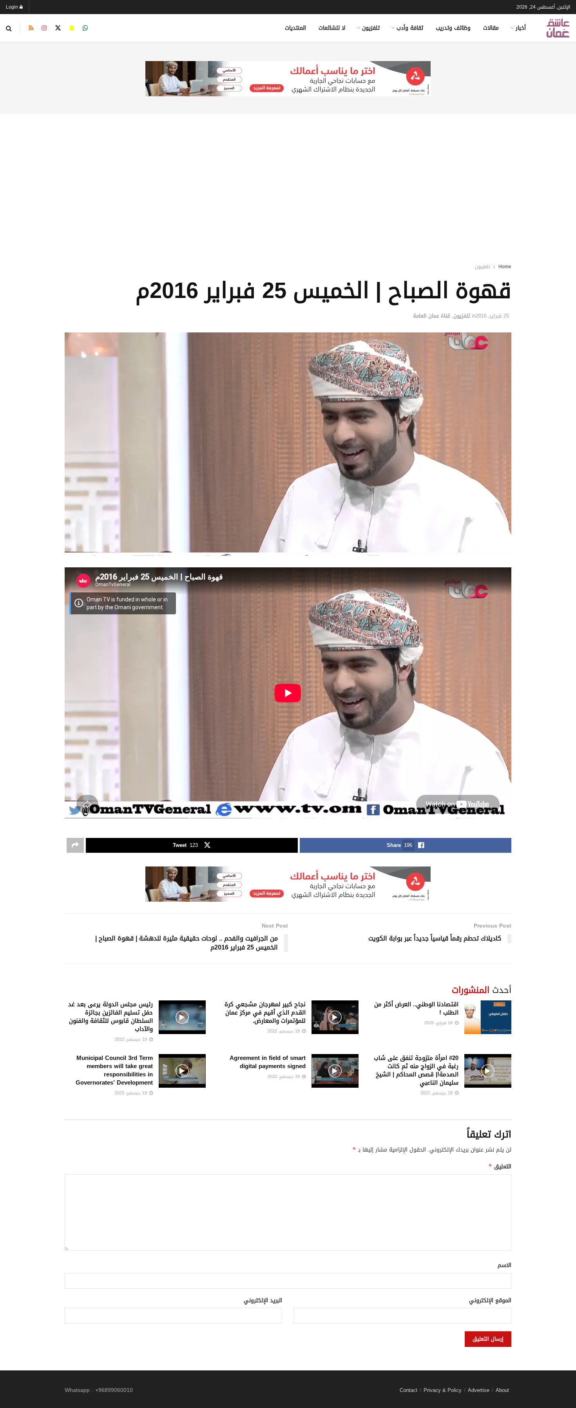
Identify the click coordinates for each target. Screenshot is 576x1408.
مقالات (491, 28)
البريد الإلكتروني (263, 1300)
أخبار (521, 28)
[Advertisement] (288, 178)
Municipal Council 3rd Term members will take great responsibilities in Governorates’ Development (114, 1070)
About (502, 1390)
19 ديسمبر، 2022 (284, 1031)
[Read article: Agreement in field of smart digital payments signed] (335, 1071)
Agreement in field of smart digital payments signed (268, 1062)
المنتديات (295, 28)
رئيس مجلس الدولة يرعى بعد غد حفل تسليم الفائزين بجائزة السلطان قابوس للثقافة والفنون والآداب (110, 1016)
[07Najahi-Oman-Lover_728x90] (288, 79)
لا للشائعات (332, 28)
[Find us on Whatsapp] (85, 28)
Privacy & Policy (443, 1390)
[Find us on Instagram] (44, 28)
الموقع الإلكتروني (490, 1300)
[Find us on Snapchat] (72, 28)
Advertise (478, 1390)
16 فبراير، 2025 (439, 1023)
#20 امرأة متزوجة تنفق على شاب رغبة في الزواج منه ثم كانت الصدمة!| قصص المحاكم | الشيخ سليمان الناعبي (416, 1070)
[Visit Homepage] (558, 28)
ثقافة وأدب (410, 28)
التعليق (499, 1166)
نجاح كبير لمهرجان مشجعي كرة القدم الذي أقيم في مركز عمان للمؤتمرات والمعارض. (265, 1012)
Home (504, 266)
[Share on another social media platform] (75, 845)
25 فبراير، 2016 (492, 316)
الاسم (504, 1265)
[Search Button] (9, 28)
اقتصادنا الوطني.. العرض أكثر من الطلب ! (416, 1008)
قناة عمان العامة (431, 316)
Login (13, 7)
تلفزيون (371, 28)
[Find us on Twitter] (58, 28)
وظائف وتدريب (453, 28)
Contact (408, 1390)
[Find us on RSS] (31, 28)
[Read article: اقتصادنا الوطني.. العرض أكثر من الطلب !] (487, 1017)
